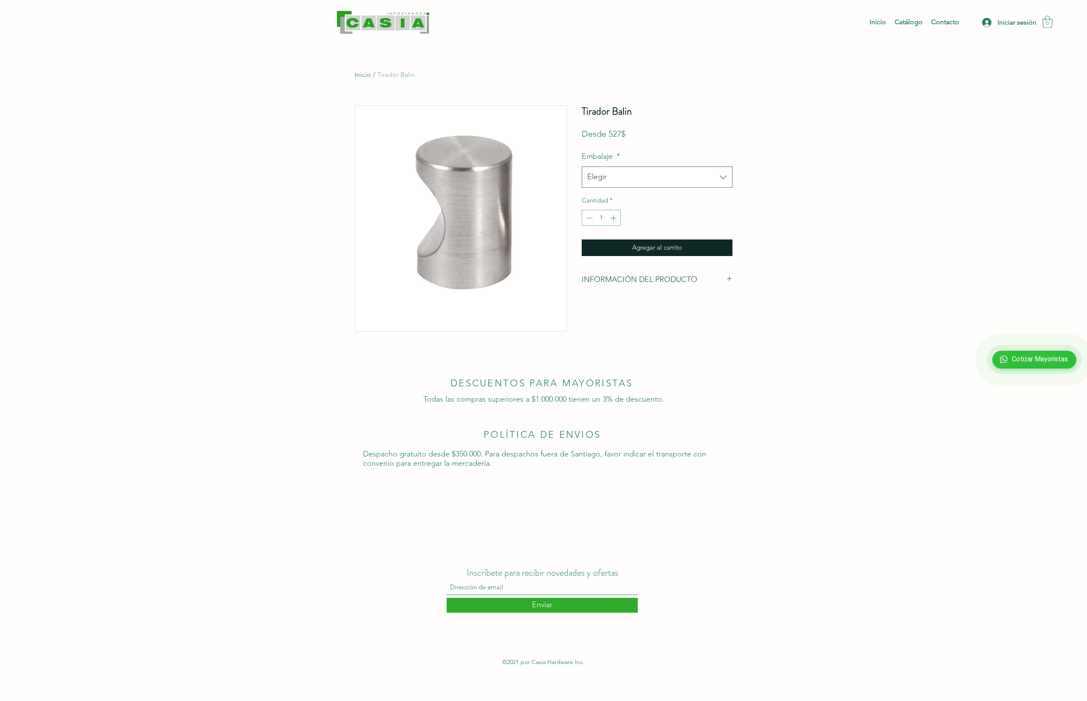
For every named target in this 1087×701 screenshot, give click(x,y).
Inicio (363, 74)
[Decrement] (588, 218)
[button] (1047, 22)
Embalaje (601, 156)
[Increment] (614, 218)
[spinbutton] (601, 218)
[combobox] (657, 177)
